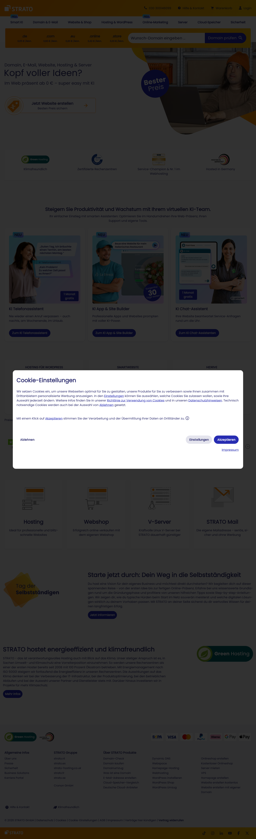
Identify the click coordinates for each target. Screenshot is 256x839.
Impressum (230, 450)
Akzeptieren (54, 418)
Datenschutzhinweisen (205, 400)
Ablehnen (106, 405)
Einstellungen (114, 396)
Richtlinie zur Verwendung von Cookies (136, 400)
